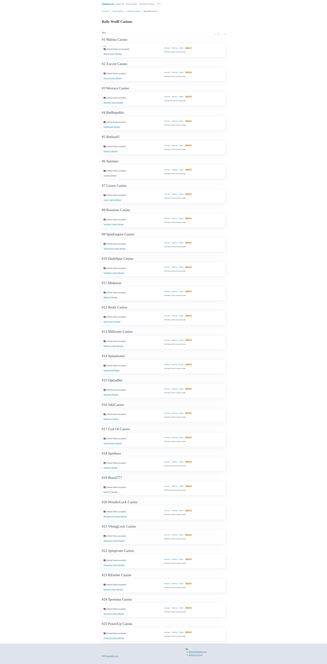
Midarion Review (111, 297)
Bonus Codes (131, 4)
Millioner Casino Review (113, 346)
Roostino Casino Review (113, 224)
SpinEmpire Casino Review (115, 248)
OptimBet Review (111, 395)
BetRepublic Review (112, 127)
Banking (174, 48)
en (158, 4)
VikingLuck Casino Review (114, 541)
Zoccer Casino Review (113, 78)
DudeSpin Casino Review (114, 273)
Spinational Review (111, 370)
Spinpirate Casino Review (114, 565)
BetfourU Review (111, 151)
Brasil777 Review (111, 492)
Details (181, 48)
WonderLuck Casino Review (115, 516)
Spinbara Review (111, 468)
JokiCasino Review (111, 419)
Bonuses (167, 48)
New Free (120, 4)
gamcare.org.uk (195, 655)
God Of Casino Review (113, 443)
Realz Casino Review (112, 322)
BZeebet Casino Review (113, 589)
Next (104, 32)
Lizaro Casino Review (112, 200)
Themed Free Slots (147, 4)
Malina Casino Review (113, 54)
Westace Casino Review (113, 102)
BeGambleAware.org (197, 652)
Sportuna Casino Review (114, 614)
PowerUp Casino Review (114, 638)
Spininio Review (110, 175)
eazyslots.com (112, 656)
